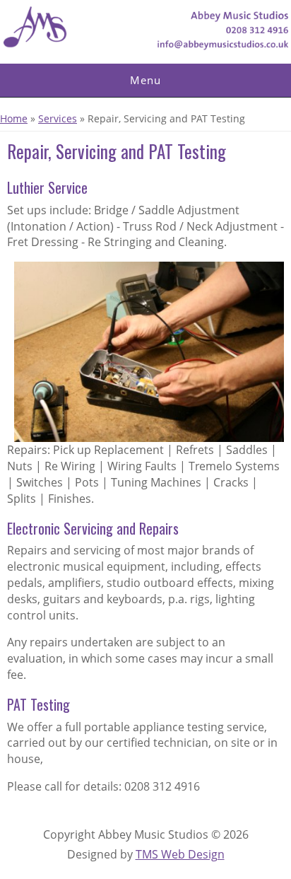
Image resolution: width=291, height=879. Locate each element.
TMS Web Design (180, 854)
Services (57, 118)
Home (14, 118)
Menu (145, 80)
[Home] (145, 47)
